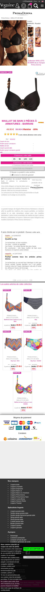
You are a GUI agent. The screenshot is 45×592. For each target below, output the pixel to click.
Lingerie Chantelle (16, 487)
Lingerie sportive (15, 525)
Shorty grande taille (16, 519)
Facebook (28, 1)
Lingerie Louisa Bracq (17, 499)
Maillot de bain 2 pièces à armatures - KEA (15, 320)
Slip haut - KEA (15, 361)
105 (25, 159)
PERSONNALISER (34, 557)
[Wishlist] (23, 6)
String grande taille (16, 517)
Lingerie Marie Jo (16, 491)
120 (30, 159)
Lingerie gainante (16, 527)
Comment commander (17, 538)
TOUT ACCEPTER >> (33, 549)
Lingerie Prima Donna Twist (19, 497)
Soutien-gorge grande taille (19, 513)
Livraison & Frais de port (18, 540)
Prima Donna (5, 18)
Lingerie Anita (14, 485)
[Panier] (29, 6)
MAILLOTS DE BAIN (17, 18)
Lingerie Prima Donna (17, 495)
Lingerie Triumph (16, 503)
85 (14, 159)
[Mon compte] (17, 6)
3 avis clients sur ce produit (12, 232)
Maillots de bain (4, 145)
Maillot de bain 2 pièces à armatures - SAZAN (25, 403)
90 (20, 159)
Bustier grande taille (17, 523)
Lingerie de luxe (4, 141)
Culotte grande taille (17, 521)
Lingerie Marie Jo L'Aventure (19, 493)
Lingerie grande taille (6, 148)
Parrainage (14, 536)
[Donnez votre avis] (34, 135)
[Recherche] (35, 6)
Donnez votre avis (33, 232)
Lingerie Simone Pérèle (18, 501)
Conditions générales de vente (20, 542)
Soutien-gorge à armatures (8, 143)
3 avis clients (22, 135)
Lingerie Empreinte (16, 489)
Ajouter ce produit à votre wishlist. (23, 172)
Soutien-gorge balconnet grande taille (22, 515)
